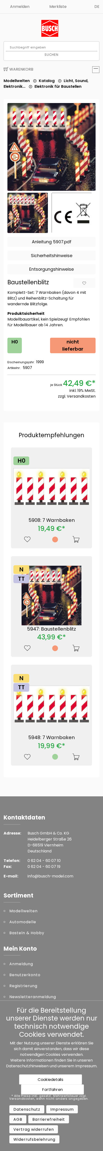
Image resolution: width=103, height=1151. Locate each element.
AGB (17, 1119)
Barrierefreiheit (48, 1119)
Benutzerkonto (24, 975)
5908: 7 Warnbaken (52, 520)
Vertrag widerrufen (33, 1129)
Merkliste (58, 6)
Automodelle (22, 922)
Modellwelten (17, 80)
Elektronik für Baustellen (57, 86)
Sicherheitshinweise (51, 256)
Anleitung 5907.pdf (51, 242)
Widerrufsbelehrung (34, 1139)
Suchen (52, 54)
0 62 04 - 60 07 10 (44, 860)
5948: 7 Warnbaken (51, 737)
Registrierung (23, 986)
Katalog (47, 80)
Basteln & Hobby (26, 933)
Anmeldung (21, 964)
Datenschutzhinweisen (27, 1066)
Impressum (86, 1066)
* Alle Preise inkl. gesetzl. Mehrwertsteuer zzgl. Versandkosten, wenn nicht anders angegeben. (49, 1097)
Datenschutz (26, 1109)
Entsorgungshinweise (51, 269)
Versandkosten (81, 396)
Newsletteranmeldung (32, 997)
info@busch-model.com (50, 876)
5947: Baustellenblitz (51, 629)
